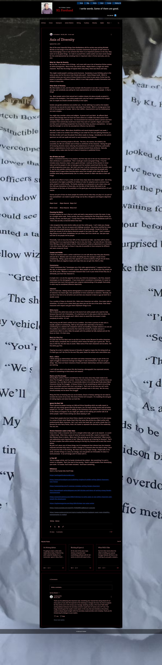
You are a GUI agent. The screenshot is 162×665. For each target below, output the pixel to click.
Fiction (51, 23)
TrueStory (86, 23)
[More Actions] (111, 597)
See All (119, 541)
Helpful (102, 23)
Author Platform (69, 23)
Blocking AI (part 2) (77, 547)
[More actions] (111, 34)
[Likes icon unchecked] (55, 616)
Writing (79, 23)
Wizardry (94, 23)
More (108, 23)
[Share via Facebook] (50, 526)
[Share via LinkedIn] (59, 526)
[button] (118, 23)
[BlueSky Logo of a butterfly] (115, 15)
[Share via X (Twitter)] (55, 526)
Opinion (57, 521)
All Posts (43, 23)
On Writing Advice (49, 547)
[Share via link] (63, 526)
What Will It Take (104, 547)
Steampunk (59, 23)
